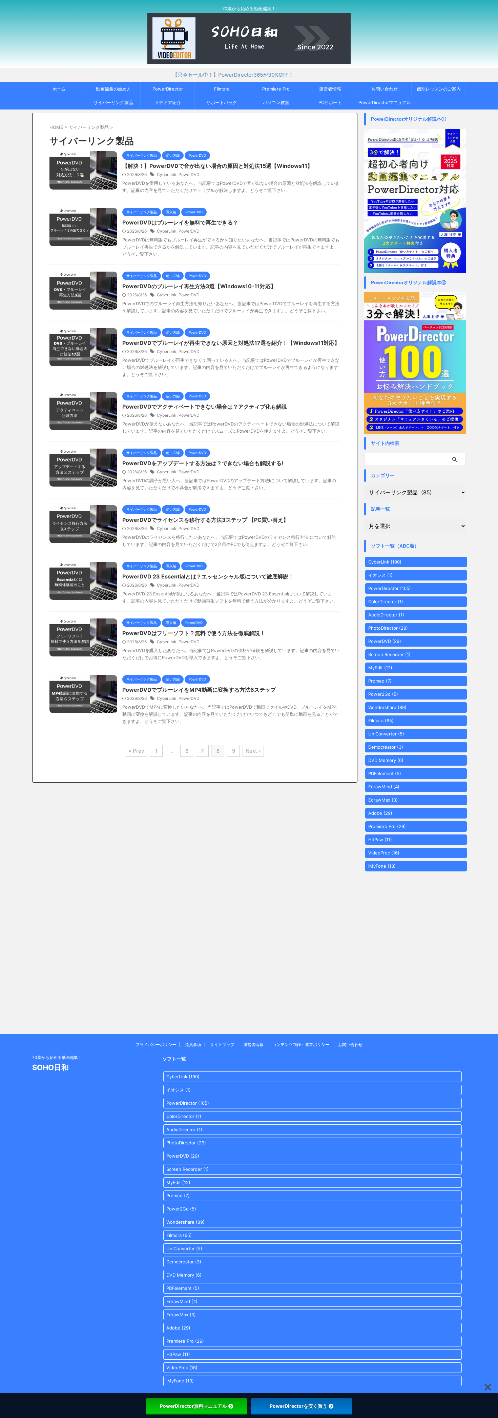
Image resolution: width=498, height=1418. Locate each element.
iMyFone (382, 866)
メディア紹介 (167, 102)
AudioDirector (386, 614)
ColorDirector (385, 601)
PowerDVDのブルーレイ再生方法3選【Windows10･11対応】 (199, 286)
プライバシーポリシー (156, 1044)
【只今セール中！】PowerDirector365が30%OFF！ (202, 75)
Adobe (380, 813)
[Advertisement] (249, 961)
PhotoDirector (388, 628)
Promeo (380, 681)
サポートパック (221, 102)
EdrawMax (383, 800)
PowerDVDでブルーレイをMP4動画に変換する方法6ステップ (199, 689)
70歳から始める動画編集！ (57, 1057)
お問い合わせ (384, 89)
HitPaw (380, 839)
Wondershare (387, 707)
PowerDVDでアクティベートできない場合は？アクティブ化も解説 (204, 406)
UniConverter (386, 733)
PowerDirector (167, 89)
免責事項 (193, 1044)
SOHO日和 (50, 1067)
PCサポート (330, 102)
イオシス (380, 575)
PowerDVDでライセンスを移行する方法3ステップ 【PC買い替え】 (205, 519)
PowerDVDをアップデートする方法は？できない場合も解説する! (202, 463)
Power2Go (383, 694)
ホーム (59, 89)
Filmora (221, 89)
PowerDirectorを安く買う (298, 1406)
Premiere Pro (276, 89)
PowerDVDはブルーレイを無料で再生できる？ (180, 222)
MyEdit (380, 667)
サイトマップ (222, 1044)
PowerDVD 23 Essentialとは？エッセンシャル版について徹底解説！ (208, 576)
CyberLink (167, 174)
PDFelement (384, 773)
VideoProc (383, 852)
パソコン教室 (276, 102)
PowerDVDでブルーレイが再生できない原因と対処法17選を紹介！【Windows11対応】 (231, 342)
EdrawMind (383, 786)
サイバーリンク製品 (113, 102)
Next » (253, 751)
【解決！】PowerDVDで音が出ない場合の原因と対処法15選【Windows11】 (217, 165)
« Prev (136, 751)
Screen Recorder (389, 654)
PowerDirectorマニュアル (384, 102)
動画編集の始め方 (113, 89)
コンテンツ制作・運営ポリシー (300, 1044)
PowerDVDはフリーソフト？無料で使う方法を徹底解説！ (193, 633)
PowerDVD (189, 174)
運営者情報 (330, 89)
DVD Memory (385, 760)
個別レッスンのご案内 (439, 89)
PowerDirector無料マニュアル (193, 1406)
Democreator (385, 747)
